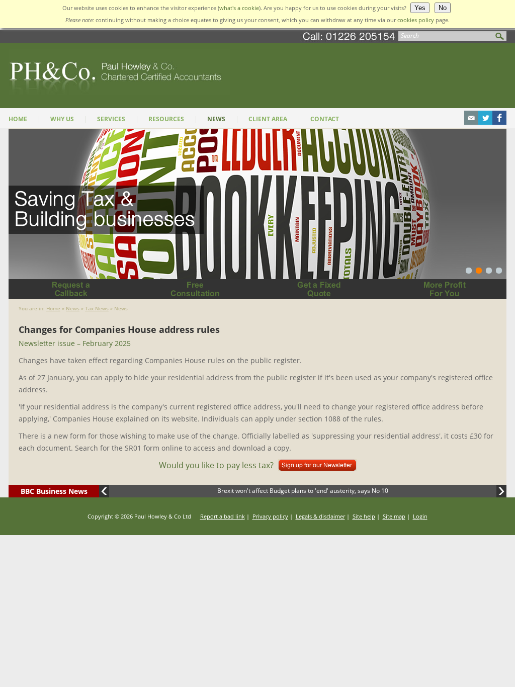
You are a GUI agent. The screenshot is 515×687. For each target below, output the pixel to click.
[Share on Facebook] (499, 121)
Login (420, 516)
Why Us (62, 119)
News (216, 119)
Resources (166, 119)
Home (18, 119)
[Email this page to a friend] (471, 121)
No (443, 8)
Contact (324, 119)
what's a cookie (239, 8)
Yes (419, 8)
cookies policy (415, 20)
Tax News (97, 308)
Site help (364, 516)
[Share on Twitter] (485, 121)
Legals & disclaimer (320, 516)
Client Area (267, 119)
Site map (394, 516)
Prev (104, 491)
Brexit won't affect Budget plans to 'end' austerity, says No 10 (302, 490)
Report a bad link (222, 516)
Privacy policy (270, 516)
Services (111, 119)
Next (501, 491)
